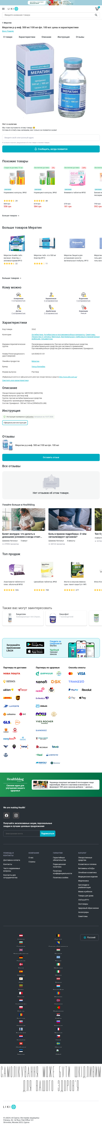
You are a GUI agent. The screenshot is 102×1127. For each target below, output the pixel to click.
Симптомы (90, 335)
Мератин (35, 361)
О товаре (7, 37)
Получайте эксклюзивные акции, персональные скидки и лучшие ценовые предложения (27, 824)
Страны (32, 862)
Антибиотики (37, 335)
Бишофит (64, 614)
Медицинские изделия (88, 877)
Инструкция (64, 37)
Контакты (7, 864)
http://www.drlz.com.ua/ (68, 377)
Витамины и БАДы (86, 868)
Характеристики (27, 37)
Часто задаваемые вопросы (11, 869)
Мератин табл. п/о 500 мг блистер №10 (45, 256)
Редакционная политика (59, 865)
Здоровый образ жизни (88, 908)
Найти (96, 15)
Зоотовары (83, 904)
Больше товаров (10, 278)
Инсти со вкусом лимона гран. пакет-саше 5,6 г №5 (75, 583)
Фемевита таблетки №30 (75, 192)
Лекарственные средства (85, 859)
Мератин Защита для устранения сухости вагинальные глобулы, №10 (76, 258)
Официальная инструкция (15, 423)
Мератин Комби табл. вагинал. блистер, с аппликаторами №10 (13, 258)
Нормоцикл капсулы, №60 (45, 192)
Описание (46, 37)
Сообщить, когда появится (52, 149)
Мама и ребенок (85, 891)
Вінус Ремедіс (8, 31)
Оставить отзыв (51, 457)
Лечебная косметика (87, 872)
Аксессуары (83, 912)
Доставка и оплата (11, 860)
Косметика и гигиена (87, 864)
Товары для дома (85, 896)
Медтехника (83, 881)
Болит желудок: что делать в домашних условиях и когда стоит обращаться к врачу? (21, 535)
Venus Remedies (38, 366)
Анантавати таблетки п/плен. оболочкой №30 (14, 583)
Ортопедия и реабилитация (84, 886)
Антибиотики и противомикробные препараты (64, 335)
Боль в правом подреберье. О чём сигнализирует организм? (67, 535)
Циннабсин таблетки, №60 (45, 582)
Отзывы (80, 37)
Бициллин (21, 614)
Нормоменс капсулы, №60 (15, 192)
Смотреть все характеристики (15, 380)
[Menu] (3, 9)
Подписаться (47, 833)
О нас (31, 858)
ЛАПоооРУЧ (83, 900)
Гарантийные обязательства (59, 859)
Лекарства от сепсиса (41, 337)
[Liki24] (9, 1106)
